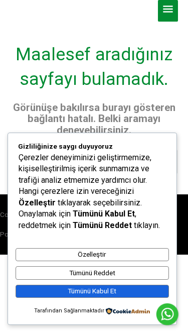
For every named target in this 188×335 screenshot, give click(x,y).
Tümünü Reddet (92, 273)
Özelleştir (92, 254)
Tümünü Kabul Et (92, 291)
